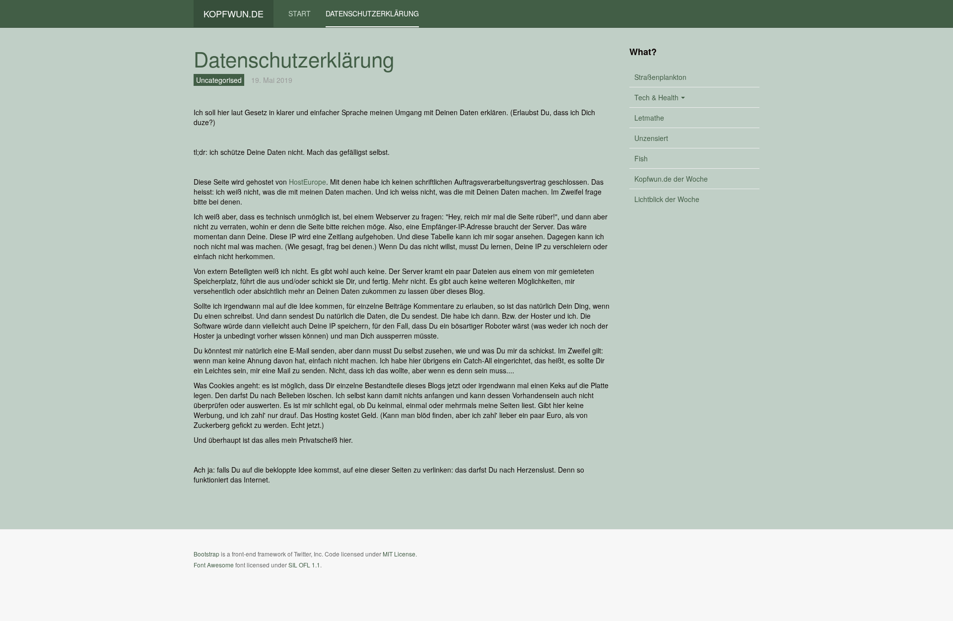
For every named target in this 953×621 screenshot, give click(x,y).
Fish (641, 158)
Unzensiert (651, 138)
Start (299, 13)
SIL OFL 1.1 (304, 564)
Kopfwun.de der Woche (671, 179)
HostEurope (307, 182)
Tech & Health (656, 97)
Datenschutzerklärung (372, 13)
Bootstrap (206, 554)
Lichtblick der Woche (666, 199)
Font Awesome (214, 564)
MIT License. (400, 554)
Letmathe (649, 118)
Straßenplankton (660, 77)
